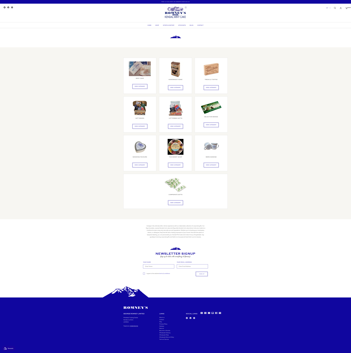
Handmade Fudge (175, 79)
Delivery (161, 326)
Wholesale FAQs (164, 335)
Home (149, 25)
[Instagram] (12, 7)
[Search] (335, 8)
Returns (161, 328)
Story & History (168, 25)
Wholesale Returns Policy (166, 337)
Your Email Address (184, 262)
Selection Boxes (211, 116)
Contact (200, 25)
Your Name (147, 262)
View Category (140, 86)
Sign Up (201, 274)
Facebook (190, 318)
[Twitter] (5, 7)
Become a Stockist (164, 330)
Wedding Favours (140, 157)
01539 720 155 (134, 326)
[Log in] (339, 8)
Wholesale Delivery (164, 333)
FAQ (160, 322)
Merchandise (211, 157)
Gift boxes (140, 118)
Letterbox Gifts (175, 118)
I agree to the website (158, 273)
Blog (191, 25)
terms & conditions (164, 273)
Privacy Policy (163, 324)
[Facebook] (8, 7)
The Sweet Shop (175, 157)
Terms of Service (164, 339)
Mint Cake (140, 78)
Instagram (194, 318)
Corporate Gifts (175, 194)
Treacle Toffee (211, 79)
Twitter (187, 318)
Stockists (182, 25)
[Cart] (345, 8)
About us (161, 317)
